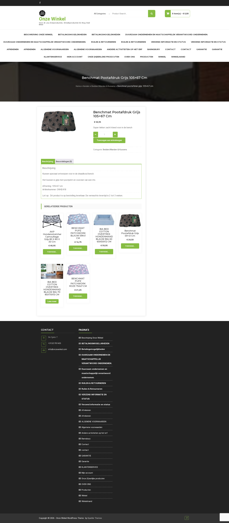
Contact (170, 49)
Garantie (217, 49)
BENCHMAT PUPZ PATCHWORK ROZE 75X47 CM (78, 282)
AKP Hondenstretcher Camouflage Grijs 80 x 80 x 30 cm (52, 236)
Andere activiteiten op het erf (124, 49)
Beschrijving (47, 161)
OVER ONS (129, 57)
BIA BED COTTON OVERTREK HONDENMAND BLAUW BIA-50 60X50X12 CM (104, 235)
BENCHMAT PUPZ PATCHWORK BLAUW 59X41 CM (78, 233)
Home (78, 86)
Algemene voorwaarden (88, 49)
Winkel (162, 57)
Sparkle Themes (95, 518)
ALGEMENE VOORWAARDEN (55, 49)
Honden (86, 86)
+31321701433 (54, 343)
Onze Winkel (52, 19)
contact (186, 49)
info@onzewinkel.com (57, 349)
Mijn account (75, 57)
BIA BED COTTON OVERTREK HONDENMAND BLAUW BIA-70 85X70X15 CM (52, 288)
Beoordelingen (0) (64, 161)
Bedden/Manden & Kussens (103, 86)
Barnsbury (153, 49)
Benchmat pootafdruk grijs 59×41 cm (130, 233)
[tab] (47, 161)
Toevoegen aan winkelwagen (109, 140)
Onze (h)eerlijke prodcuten (103, 57)
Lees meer (52, 301)
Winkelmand (178, 57)
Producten (146, 57)
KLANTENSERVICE (53, 57)
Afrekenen (13, 49)
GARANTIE (201, 49)
